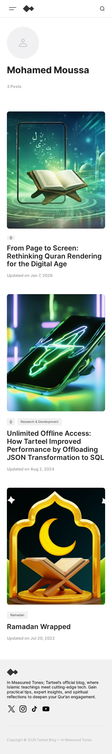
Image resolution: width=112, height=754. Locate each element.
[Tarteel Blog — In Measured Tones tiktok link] (34, 709)
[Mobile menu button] (12, 8)
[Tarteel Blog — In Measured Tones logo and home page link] (28, 8)
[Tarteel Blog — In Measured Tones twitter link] (12, 709)
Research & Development (39, 422)
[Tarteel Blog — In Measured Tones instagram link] (23, 709)
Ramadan (17, 615)
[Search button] (102, 8)
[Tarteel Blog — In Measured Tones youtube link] (45, 709)
